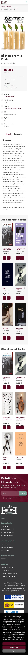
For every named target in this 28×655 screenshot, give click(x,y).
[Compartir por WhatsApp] (8, 86)
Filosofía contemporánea (10, 8)
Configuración (14, 651)
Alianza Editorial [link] (9, 96)
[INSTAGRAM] (3, 517)
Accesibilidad (5, 550)
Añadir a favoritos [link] (9, 80)
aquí (21, 639)
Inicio (3, 6)
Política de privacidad (7, 532)
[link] (8, 258)
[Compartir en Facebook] (5, 86)
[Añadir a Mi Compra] (4, 258)
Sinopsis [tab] (8, 134)
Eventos (3, 558)
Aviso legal (4, 526)
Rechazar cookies (14, 647)
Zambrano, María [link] (8, 63)
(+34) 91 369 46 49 (7, 570)
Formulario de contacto (9, 576)
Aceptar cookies (14, 644)
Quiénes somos (5, 544)
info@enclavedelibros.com (10, 573)
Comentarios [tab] (18, 134)
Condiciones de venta (7, 529)
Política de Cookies (7, 535)
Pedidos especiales (7, 547)
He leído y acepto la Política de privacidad (13, 497)
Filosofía (8, 6)
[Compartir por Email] (12, 86)
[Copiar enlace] (15, 86)
